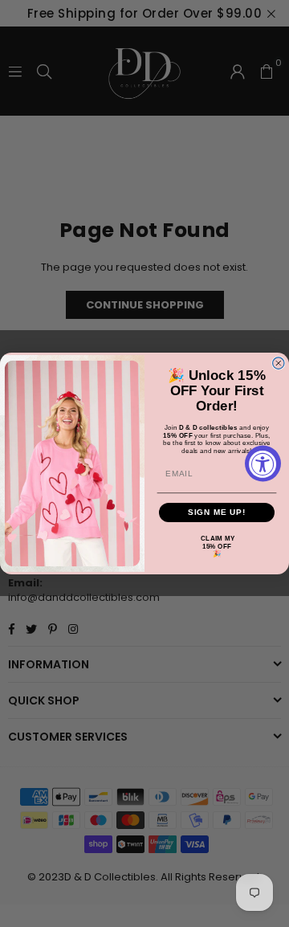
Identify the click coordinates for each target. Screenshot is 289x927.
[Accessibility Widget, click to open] (263, 464)
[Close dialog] (278, 363)
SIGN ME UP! (217, 512)
